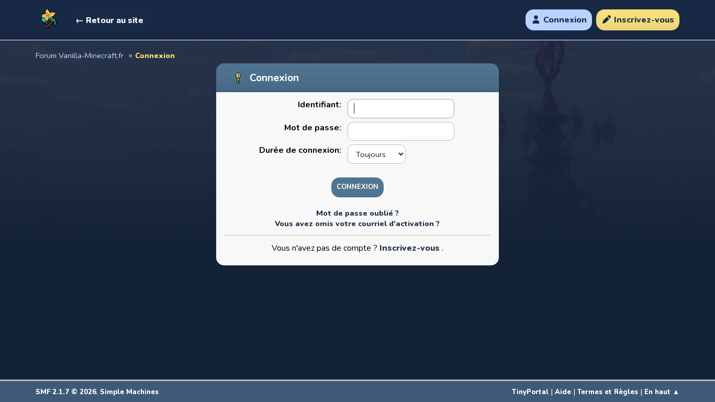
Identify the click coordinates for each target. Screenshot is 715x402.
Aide (563, 392)
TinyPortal (530, 392)
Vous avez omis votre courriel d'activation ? (357, 223)
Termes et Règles (607, 392)
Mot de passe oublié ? (357, 213)
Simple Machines (129, 392)
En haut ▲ (661, 392)
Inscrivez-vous (410, 248)
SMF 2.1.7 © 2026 (66, 392)
